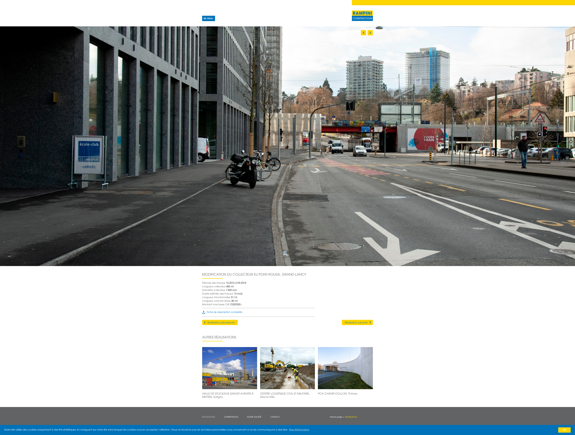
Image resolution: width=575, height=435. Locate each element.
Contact (275, 417)
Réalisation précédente (221, 323)
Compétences (231, 417)
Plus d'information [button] (299, 430)
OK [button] (564, 430)
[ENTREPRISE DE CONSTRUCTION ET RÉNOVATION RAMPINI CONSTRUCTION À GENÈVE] (362, 15)
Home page (336, 417)
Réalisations (208, 417)
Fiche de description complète (224, 312)
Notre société (254, 417)
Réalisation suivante (356, 323)
